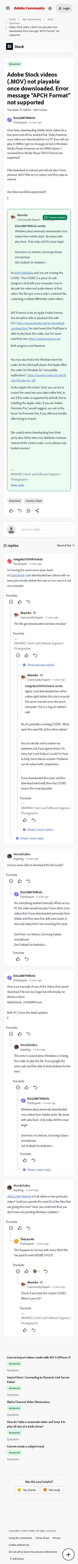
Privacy (57, 1537)
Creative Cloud (34, 500)
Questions (14, 23)
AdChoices (18, 1558)
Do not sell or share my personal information (33, 1551)
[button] (7, 9)
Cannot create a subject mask (25, 1446)
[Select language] (50, 8)
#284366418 (17, 575)
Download (14, 500)
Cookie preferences (19, 1544)
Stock (51, 19)
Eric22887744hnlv (24, 118)
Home (12, 19)
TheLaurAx (27, 1239)
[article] (39, 581)
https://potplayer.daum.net (44, 338)
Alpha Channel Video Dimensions (28, 1402)
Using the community (20, 1537)
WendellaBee (21, 854)
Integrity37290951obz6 (28, 559)
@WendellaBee (23, 273)
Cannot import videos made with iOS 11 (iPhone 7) (39, 1357)
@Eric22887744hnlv (19, 1196)
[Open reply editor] (39, 529)
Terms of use (42, 1537)
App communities (31, 19)
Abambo (22, 215)
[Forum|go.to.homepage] (29, 8)
